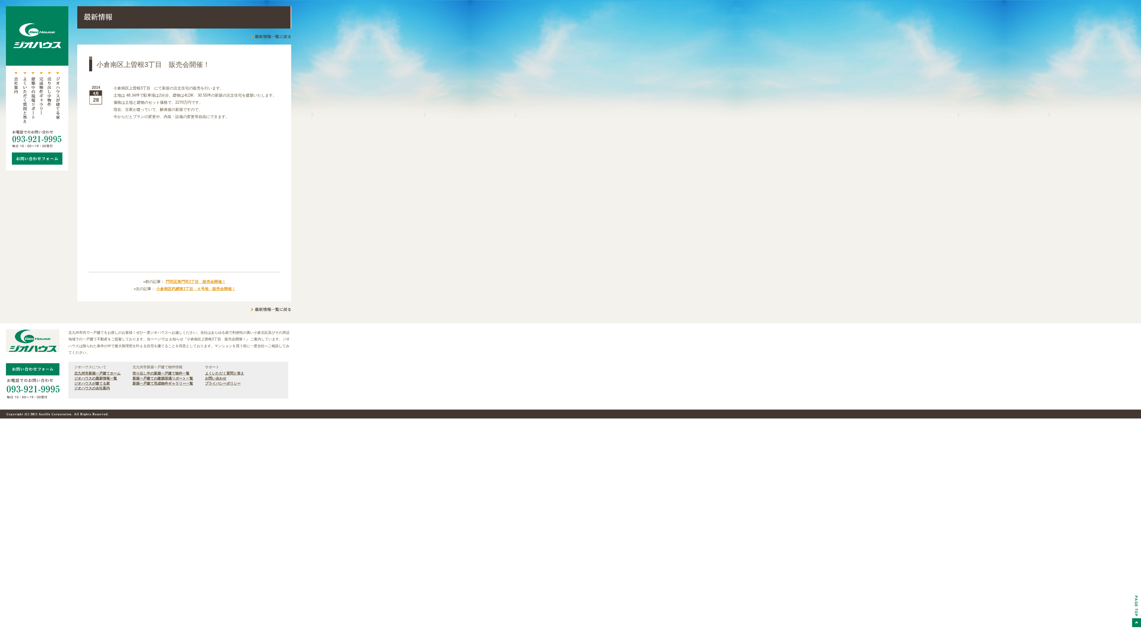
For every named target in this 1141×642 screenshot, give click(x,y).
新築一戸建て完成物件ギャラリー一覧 (163, 383)
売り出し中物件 (49, 98)
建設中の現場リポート (32, 98)
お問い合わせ (215, 378)
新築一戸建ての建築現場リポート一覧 (163, 378)
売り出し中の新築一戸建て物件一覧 (161, 373)
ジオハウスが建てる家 (57, 98)
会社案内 (16, 98)
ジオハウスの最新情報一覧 (95, 378)
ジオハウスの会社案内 (92, 388)
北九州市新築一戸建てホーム (97, 373)
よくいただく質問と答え (24, 98)
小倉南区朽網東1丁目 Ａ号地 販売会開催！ (196, 289)
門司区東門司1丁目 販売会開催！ (196, 281)
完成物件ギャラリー (41, 98)
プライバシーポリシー (223, 383)
